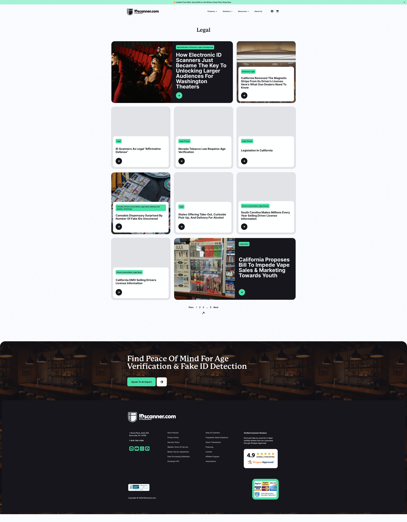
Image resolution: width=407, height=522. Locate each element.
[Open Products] (216, 11)
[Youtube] (137, 448)
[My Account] (272, 11)
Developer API (173, 461)
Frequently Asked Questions (217, 437)
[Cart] (277, 11)
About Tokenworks (213, 442)
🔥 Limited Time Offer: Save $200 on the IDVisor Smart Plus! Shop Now (202, 2)
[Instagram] (142, 448)
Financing (209, 447)
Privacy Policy (173, 437)
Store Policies (172, 433)
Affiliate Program (212, 456)
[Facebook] (147, 448)
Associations (211, 461)
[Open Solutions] (232, 11)
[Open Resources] (248, 11)
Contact (209, 452)
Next (215, 307)
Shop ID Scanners (213, 433)
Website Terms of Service (177, 447)
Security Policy (173, 442)
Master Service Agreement (178, 452)
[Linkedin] (131, 448)
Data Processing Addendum (178, 456)
